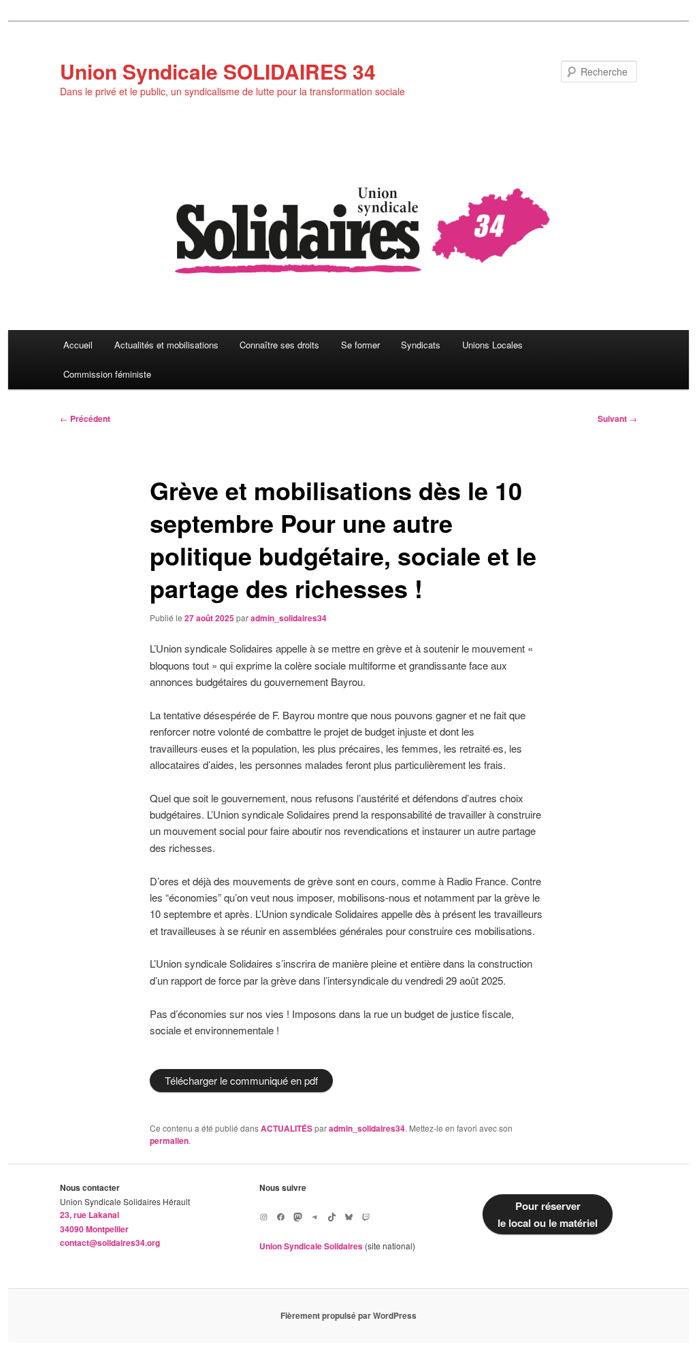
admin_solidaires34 (288, 618)
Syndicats (420, 344)
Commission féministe (107, 373)
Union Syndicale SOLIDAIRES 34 (218, 71)
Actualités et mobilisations (166, 344)
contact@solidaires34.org (110, 1242)
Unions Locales (492, 344)
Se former (360, 344)
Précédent (85, 418)
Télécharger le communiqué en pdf (241, 1080)
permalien (169, 1140)
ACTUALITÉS (286, 1128)
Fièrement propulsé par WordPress (348, 1315)
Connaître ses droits (279, 344)
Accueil (78, 344)
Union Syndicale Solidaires (311, 1246)
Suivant (617, 418)
